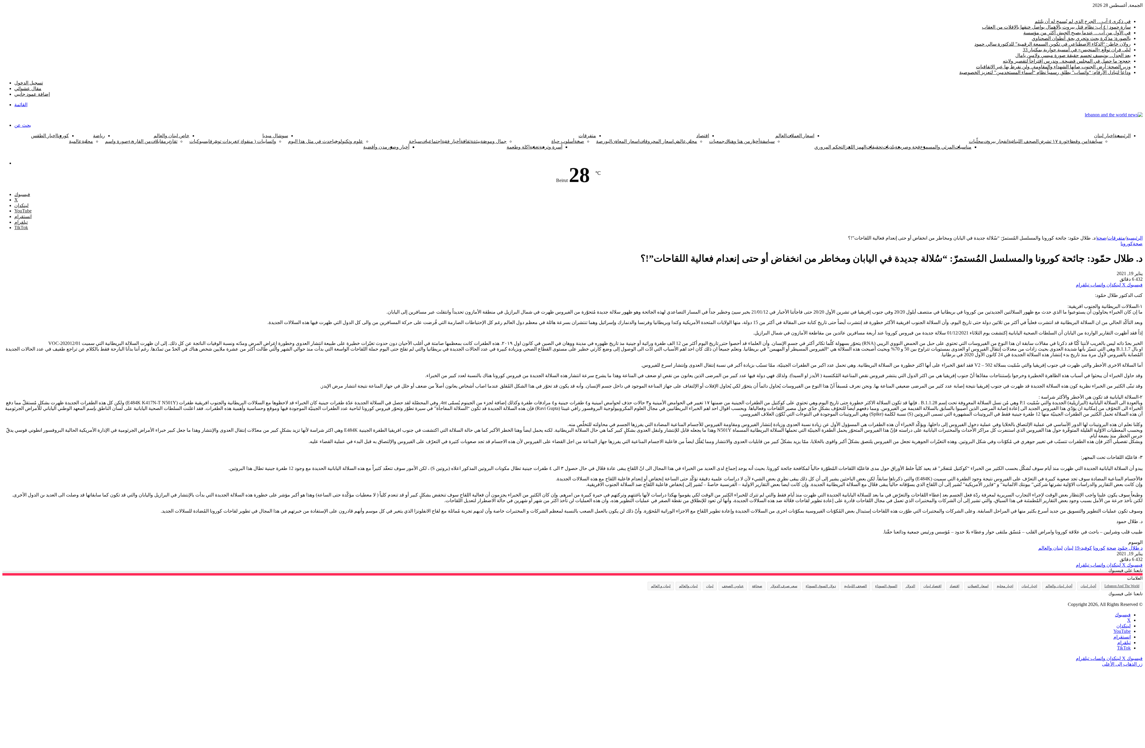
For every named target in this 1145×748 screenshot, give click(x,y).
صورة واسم (116, 141)
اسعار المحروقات (656, 141)
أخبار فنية (451, 141)
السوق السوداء (886, 586)
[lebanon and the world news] (1114, 114)
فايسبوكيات (200, 141)
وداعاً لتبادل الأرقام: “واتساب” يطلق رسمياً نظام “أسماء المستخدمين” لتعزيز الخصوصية (1045, 72)
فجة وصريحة (907, 146)
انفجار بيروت (995, 141)
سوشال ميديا (275, 135)
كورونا (63, 135)
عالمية (75, 141)
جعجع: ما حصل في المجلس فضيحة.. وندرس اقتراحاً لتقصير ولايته (1067, 61)
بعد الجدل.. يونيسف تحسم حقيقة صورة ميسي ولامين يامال (1073, 55)
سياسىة (767, 141)
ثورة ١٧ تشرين (1053, 141)
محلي (691, 141)
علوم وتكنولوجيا (347, 141)
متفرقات (587, 135)
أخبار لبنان (1088, 586)
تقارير (171, 141)
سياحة (415, 141)
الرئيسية (1122, 135)
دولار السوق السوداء (821, 586)
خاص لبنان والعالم (171, 135)
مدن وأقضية (375, 146)
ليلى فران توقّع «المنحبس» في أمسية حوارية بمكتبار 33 (1077, 49)
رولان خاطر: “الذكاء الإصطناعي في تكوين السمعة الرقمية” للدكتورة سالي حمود (1052, 44)
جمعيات (717, 141)
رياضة (99, 135)
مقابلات (158, 141)
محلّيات (976, 141)
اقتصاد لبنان (932, 586)
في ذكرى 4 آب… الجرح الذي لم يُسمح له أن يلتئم (1083, 21)
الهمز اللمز (855, 146)
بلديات (889, 146)
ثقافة (465, 141)
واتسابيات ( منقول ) (257, 141)
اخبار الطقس (44, 135)
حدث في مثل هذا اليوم (310, 141)
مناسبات (962, 146)
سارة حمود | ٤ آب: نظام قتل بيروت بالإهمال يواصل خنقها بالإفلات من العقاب (1056, 27)
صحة (1101, 237)
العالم (781, 135)
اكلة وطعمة (518, 146)
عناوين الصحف (733, 586)
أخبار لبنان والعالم (1058, 586)
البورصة (604, 141)
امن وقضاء (1078, 141)
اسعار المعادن (625, 141)
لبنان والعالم (1050, 547)
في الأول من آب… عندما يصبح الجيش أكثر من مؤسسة (1077, 32)
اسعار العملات (800, 135)
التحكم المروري (829, 146)
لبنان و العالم (661, 586)
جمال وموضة (493, 141)
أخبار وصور (398, 146)
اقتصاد (702, 135)
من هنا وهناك (737, 141)
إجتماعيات (431, 141)
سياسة (1095, 141)
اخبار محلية (1005, 586)
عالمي (680, 141)
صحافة (757, 586)
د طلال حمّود (1130, 547)
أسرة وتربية (550, 146)
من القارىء (139, 141)
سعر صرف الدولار (783, 586)
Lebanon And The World (1121, 586)
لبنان (1068, 547)
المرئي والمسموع (937, 146)
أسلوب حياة (562, 141)
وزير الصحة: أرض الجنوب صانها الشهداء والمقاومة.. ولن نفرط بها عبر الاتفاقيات (1053, 66)
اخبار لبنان (1104, 135)
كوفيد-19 (1083, 547)
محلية (87, 141)
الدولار (910, 586)
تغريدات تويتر (225, 141)
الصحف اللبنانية (1023, 141)
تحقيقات (874, 146)
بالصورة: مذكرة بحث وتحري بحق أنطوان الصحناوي (1081, 38)
